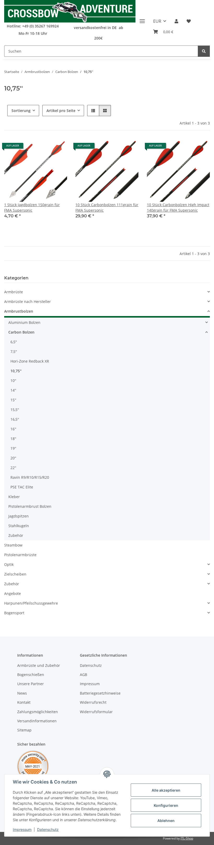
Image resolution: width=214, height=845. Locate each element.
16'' (13, 428)
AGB (83, 674)
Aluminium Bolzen (24, 322)
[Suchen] (204, 51)
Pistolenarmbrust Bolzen (29, 506)
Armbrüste (13, 291)
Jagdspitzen (18, 516)
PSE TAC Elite (21, 487)
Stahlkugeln (18, 525)
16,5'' (14, 419)
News (22, 693)
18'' (13, 438)
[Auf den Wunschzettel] (58, 147)
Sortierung (21, 110)
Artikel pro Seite (60, 110)
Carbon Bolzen (21, 332)
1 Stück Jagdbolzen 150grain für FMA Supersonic (32, 207)
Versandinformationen (37, 720)
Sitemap (24, 730)
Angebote (12, 593)
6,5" (13, 341)
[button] (176, 21)
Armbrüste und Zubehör (38, 665)
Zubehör (15, 535)
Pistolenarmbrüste (20, 554)
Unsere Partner (30, 683)
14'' (13, 390)
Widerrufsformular (96, 711)
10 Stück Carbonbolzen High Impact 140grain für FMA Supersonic (178, 207)
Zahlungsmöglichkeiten (37, 711)
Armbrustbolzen (18, 311)
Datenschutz (48, 829)
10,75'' (15, 370)
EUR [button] (157, 21)
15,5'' (14, 409)
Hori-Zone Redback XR (29, 361)
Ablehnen (166, 820)
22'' (13, 467)
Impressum (22, 829)
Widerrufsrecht (93, 702)
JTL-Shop (187, 838)
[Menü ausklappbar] (142, 19)
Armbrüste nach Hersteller (27, 301)
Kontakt (24, 702)
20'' (13, 457)
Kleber (14, 496)
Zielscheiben (15, 574)
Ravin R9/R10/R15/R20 (29, 477)
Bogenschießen (30, 674)
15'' (13, 399)
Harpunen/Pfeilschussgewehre (31, 603)
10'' (13, 380)
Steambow (13, 545)
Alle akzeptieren (166, 790)
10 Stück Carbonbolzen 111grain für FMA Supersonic (106, 207)
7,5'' (13, 351)
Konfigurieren (166, 805)
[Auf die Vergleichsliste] (44, 147)
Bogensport (14, 612)
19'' (13, 448)
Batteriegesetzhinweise (100, 693)
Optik (9, 564)
